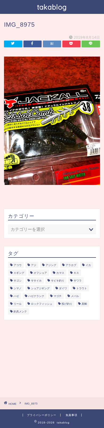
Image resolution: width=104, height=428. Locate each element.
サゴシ (18, 280)
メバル (75, 296)
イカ (88, 265)
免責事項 (71, 415)
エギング (19, 272)
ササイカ (36, 280)
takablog (52, 7)
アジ (33, 265)
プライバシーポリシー (41, 415)
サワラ (78, 280)
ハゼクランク (36, 296)
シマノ (18, 288)
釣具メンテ (20, 311)
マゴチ (58, 296)
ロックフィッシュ (41, 303)
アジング (51, 265)
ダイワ (63, 288)
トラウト (81, 288)
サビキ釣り (57, 280)
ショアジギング (40, 288)
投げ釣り (67, 303)
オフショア (40, 272)
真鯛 (84, 303)
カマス (60, 272)
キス (76, 272)
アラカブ (71, 265)
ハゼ (16, 296)
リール (18, 303)
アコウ (18, 265)
